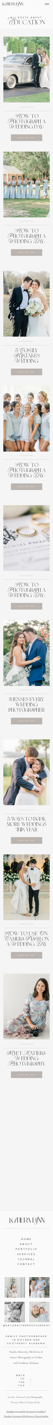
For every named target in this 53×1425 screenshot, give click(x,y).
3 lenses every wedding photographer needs (26, 707)
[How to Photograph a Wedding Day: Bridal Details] (26, 538)
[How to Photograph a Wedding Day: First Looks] (26, 184)
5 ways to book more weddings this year (26, 824)
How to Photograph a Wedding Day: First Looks (26, 239)
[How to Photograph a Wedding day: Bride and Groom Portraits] (26, 69)
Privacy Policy (17, 1402)
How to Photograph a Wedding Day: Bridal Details (26, 592)
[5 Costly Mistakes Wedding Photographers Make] (26, 304)
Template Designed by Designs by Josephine (25, 1411)
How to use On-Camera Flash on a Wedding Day (26, 939)
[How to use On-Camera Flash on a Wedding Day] (26, 887)
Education (26, 107)
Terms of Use (33, 1402)
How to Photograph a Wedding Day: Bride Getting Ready (26, 475)
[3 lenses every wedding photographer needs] (26, 653)
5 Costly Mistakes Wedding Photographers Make (26, 361)
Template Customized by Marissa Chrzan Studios (26, 1416)
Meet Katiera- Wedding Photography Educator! (26, 1061)
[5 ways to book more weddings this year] (26, 772)
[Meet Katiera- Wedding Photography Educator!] (26, 1006)
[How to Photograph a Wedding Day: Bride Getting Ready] (26, 419)
